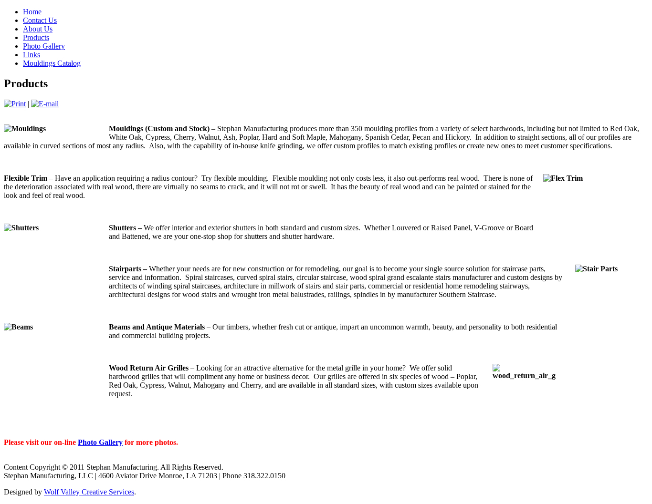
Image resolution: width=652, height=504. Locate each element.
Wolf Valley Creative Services (89, 492)
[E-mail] (45, 104)
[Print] (15, 104)
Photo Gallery (100, 442)
